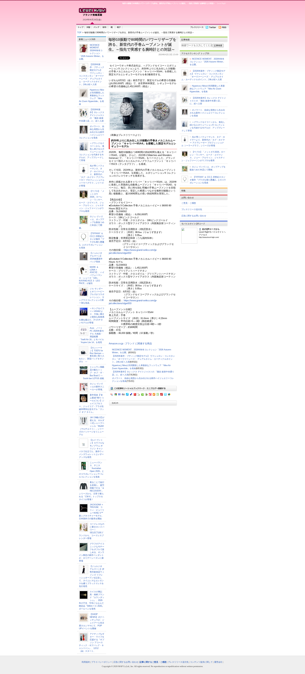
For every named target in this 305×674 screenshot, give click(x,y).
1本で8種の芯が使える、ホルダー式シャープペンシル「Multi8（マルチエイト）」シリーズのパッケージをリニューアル (91, 426)
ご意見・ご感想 (188, 203)
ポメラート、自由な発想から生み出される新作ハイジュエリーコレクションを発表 (91, 132)
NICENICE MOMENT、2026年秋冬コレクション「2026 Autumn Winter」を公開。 (91, 52)
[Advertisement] (167, 14)
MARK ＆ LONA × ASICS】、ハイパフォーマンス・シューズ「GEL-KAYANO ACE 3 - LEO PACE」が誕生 (91, 275)
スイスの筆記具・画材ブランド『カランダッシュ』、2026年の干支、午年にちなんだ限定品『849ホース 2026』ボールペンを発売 (91, 600)
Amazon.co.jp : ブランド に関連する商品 (130, 343)
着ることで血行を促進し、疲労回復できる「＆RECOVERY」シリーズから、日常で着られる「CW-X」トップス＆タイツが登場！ (91, 491)
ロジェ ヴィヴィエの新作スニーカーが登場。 (97, 387)
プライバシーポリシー (101, 662)
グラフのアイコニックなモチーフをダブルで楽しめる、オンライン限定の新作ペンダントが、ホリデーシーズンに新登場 (91, 552)
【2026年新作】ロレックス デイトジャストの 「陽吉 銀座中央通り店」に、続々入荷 (91, 115)
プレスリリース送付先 (191, 209)
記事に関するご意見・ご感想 (153, 662)
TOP (79, 32)
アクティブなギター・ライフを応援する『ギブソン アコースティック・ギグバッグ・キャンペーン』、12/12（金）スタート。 (91, 642)
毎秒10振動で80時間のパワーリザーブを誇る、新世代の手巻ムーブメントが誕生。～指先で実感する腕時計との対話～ (142, 44)
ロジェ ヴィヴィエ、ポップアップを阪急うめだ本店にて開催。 (91, 222)
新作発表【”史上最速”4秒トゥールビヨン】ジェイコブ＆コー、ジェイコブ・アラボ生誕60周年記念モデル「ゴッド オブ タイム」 (91, 403)
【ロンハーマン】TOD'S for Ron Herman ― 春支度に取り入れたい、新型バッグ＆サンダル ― (91, 355)
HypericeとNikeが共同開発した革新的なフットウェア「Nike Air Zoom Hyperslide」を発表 (207, 89)
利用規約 (86, 662)
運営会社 (218, 662)
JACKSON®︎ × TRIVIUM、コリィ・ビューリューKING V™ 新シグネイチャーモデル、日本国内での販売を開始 (91, 511)
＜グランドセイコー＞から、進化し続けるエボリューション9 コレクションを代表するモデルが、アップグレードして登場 (91, 152)
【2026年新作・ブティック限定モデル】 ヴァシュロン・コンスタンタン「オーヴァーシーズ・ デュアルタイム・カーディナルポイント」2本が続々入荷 (143, 359)
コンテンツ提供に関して (201, 662)
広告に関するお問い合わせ (193, 216)
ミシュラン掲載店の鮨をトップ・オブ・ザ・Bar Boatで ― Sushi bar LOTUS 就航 (91, 373)
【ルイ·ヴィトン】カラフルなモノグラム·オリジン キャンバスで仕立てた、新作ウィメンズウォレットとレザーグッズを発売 (91, 448)
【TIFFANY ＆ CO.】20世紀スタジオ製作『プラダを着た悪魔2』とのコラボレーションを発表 (208, 180)
